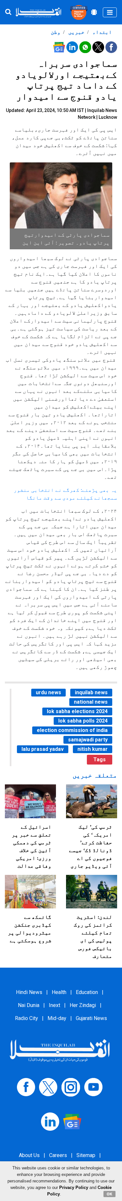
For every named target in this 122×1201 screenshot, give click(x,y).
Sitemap (85, 1155)
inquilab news (91, 692)
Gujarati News (91, 1018)
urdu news (48, 692)
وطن (56, 32)
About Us (29, 1155)
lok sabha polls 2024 (83, 721)
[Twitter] (48, 1087)
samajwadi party (88, 740)
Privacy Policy (73, 1187)
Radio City (26, 1018)
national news (91, 702)
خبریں (76, 32)
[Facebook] (26, 1087)
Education (87, 992)
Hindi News (29, 992)
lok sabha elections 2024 (77, 711)
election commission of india (72, 730)
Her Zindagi (83, 1005)
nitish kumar (92, 749)
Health (59, 992)
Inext (54, 1005)
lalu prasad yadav (42, 749)
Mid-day (56, 1018)
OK (109, 1194)
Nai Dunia (28, 1005)
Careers (58, 1155)
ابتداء (101, 32)
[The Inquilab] (60, 1050)
